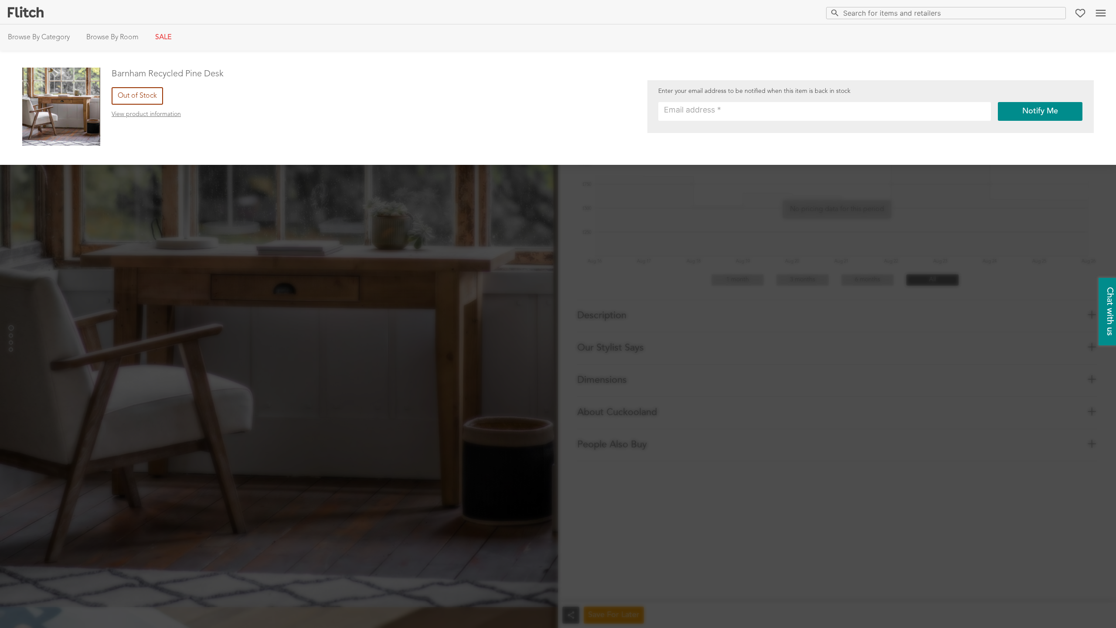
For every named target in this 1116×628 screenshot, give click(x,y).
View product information (146, 114)
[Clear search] (1057, 13)
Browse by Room (112, 37)
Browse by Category (39, 37)
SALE (163, 37)
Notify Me (1040, 111)
